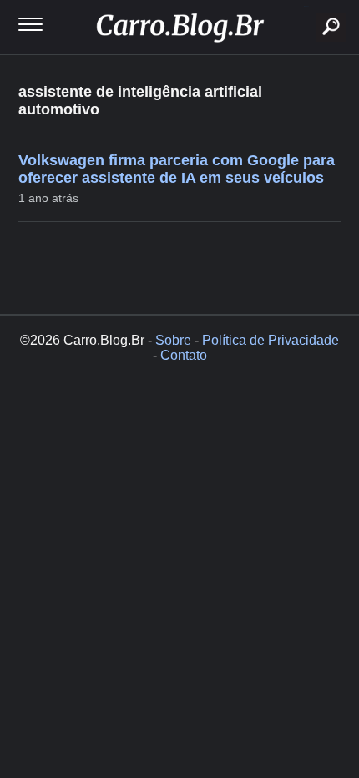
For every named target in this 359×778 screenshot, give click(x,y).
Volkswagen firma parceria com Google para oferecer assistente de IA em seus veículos (176, 169)
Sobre (173, 340)
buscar (306, 6)
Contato (183, 355)
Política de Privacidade (270, 340)
